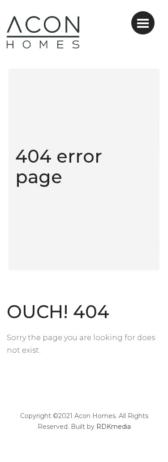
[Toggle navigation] (143, 23)
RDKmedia (113, 427)
